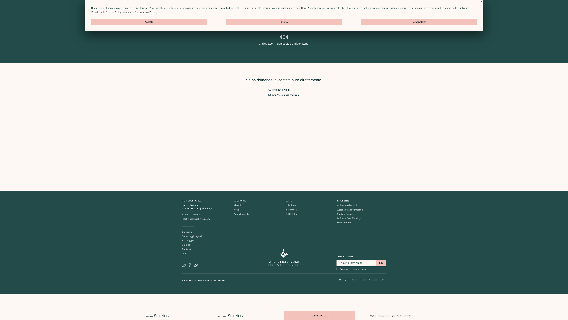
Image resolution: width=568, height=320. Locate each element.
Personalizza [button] (419, 21)
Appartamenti (241, 213)
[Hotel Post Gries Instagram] (185, 265)
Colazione (290, 205)
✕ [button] (481, 1)
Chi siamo (187, 231)
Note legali (343, 280)
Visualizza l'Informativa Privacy (140, 12)
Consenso (373, 280)
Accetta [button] (149, 21)
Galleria (186, 244)
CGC (383, 280)
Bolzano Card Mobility (349, 218)
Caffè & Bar (291, 213)
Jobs (184, 253)
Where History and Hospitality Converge (284, 263)
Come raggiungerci (192, 236)
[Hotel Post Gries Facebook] (191, 265)
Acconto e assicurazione (350, 209)
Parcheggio (188, 240)
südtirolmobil (344, 222)
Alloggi (237, 205)
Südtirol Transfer (346, 213)
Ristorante (291, 209)
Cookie (363, 280)
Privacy (354, 280)
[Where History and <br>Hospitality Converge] (284, 253)
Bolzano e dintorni (347, 205)
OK (381, 262)
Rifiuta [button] (284, 21)
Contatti (186, 249)
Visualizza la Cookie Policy (106, 12)
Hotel (236, 209)
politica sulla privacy (357, 269)
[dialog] (284, 15)
